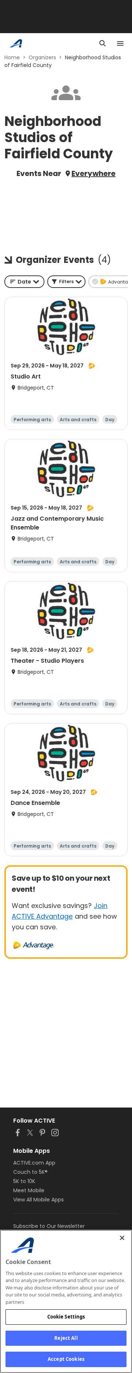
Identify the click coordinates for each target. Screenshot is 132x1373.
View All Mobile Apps (38, 1199)
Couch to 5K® (30, 1172)
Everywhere (93, 173)
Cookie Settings (66, 1316)
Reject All (65, 1338)
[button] (66, 281)
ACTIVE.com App (34, 1162)
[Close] (122, 1238)
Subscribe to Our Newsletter (49, 1226)
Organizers (42, 57)
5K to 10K (24, 1181)
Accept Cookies (66, 1359)
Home (12, 57)
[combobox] (24, 281)
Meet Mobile (28, 1190)
